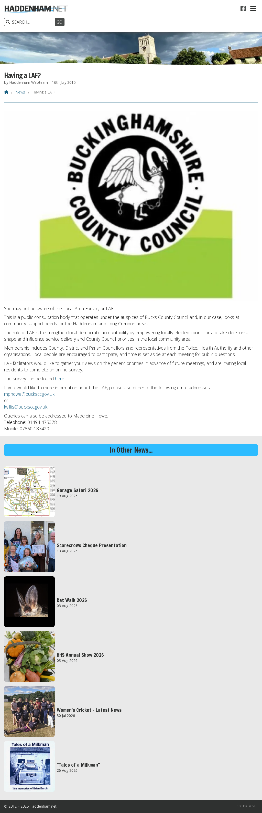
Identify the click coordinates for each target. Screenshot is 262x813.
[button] (253, 8)
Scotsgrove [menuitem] (246, 806)
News (20, 92)
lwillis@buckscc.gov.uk (25, 407)
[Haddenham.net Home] (36, 16)
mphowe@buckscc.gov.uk (29, 394)
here (59, 379)
